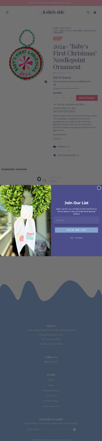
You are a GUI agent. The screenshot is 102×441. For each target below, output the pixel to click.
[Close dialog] (99, 187)
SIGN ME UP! (76, 230)
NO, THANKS (76, 238)
